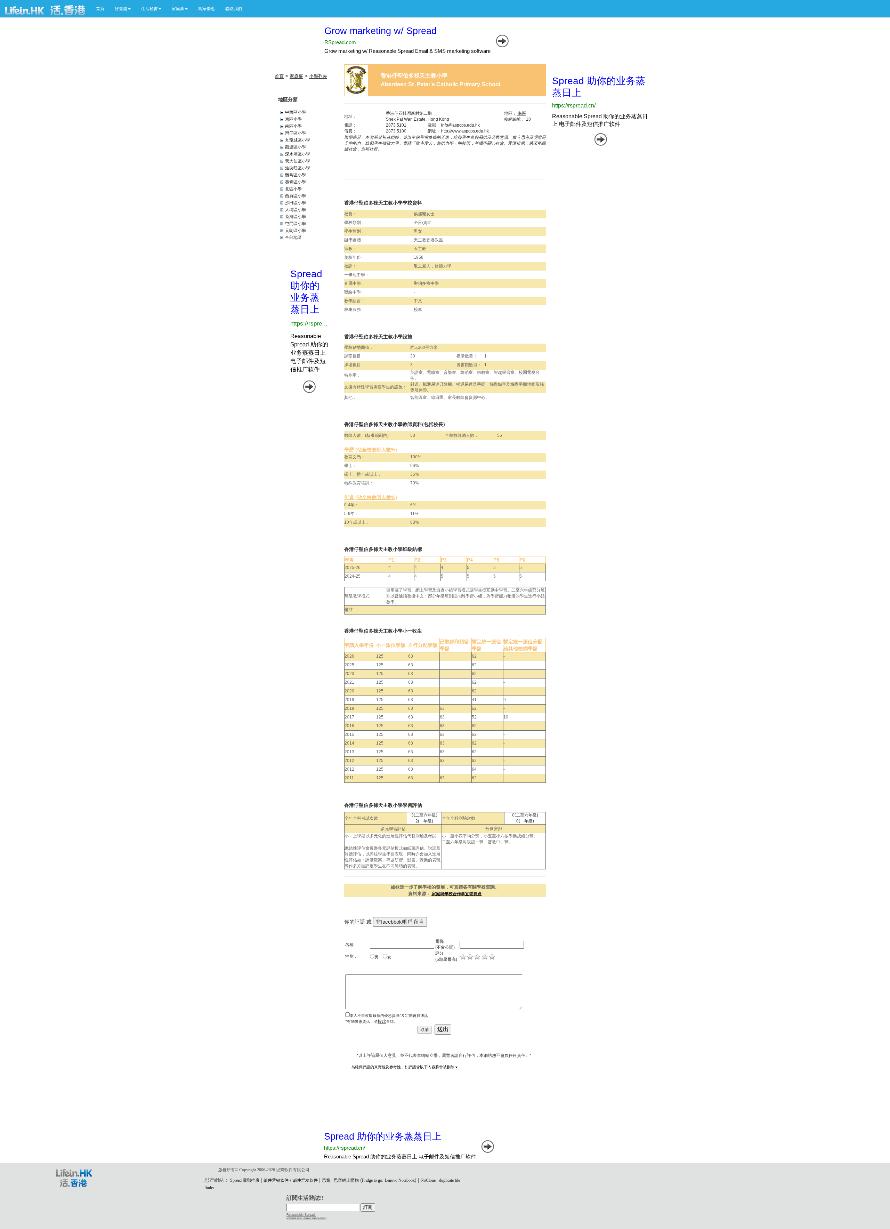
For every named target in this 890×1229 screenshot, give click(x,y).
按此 (382, 1021)
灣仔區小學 (295, 133)
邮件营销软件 (276, 1180)
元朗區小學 (295, 230)
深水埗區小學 (297, 154)
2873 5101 (396, 125)
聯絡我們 (233, 8)
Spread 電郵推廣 (244, 1180)
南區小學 (293, 126)
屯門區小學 (295, 223)
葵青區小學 (295, 181)
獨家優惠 (206, 8)
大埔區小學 (295, 209)
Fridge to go (372, 1180)
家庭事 (296, 76)
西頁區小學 (295, 195)
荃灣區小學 (295, 216)
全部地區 (293, 237)
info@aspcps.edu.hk (460, 125)
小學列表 (318, 76)
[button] (123, 8)
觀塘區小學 (295, 147)
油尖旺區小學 (297, 168)
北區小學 (293, 188)
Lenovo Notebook (400, 1180)
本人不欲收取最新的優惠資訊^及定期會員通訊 (389, 1015)
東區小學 (293, 119)
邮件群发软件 (305, 1180)
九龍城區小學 (297, 140)
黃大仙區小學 (297, 161)
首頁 (100, 8)
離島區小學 (295, 174)
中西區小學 (295, 112)
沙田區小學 (295, 202)
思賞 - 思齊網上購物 (340, 1180)
